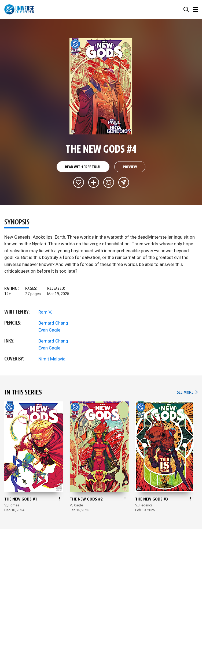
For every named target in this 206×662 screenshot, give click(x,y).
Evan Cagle (49, 330)
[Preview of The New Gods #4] (101, 86)
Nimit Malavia (51, 359)
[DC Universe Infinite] (19, 9)
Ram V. (45, 312)
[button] (186, 9)
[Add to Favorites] (78, 182)
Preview (130, 167)
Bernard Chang (53, 323)
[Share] (123, 182)
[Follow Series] (108, 182)
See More (187, 392)
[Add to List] (93, 182)
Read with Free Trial (83, 167)
